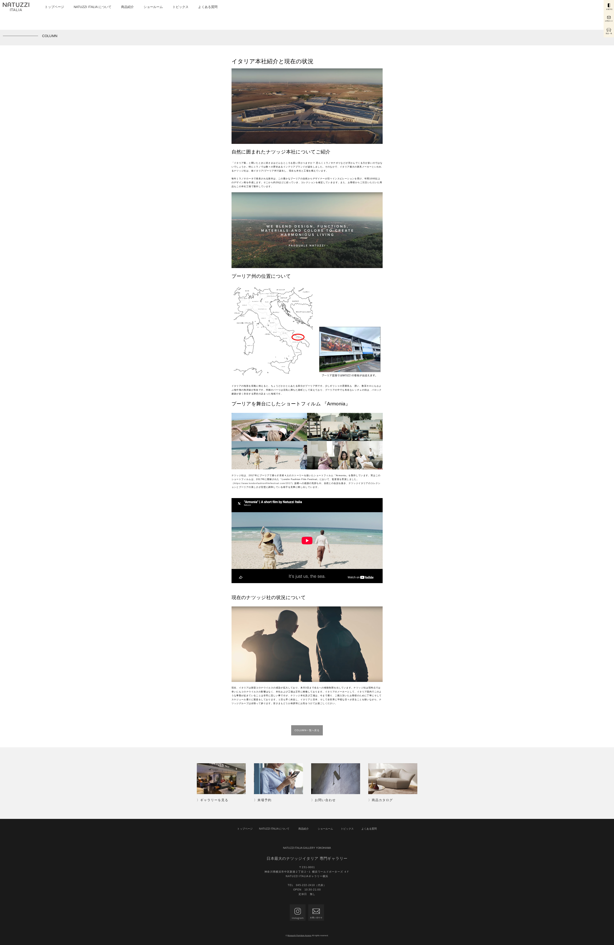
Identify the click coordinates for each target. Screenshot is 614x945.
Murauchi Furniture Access (299, 935)
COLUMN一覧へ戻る (307, 730)
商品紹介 (127, 7)
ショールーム (153, 7)
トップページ (54, 7)
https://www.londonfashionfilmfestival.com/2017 (263, 483)
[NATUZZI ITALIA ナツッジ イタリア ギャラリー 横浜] (16, 7)
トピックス (181, 7)
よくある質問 (207, 7)
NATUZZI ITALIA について (92, 7)
